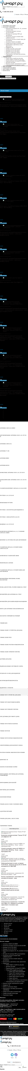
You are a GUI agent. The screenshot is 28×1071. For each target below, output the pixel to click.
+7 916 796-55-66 (12, 1005)
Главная (2, 76)
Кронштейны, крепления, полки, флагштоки (14, 961)
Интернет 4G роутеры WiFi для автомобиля (14, 953)
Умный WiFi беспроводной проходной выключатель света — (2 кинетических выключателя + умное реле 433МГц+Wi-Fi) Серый (12, 366)
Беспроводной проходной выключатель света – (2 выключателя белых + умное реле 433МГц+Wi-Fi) (13, 260)
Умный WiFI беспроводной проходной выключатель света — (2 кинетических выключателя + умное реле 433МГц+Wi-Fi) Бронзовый (12, 393)
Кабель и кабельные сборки (13, 52)
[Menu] (0, 73)
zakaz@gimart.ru (8, 1006)
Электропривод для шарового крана (15, 65)
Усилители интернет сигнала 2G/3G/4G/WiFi (13, 32)
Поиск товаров (7, 6)
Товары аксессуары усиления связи (15, 43)
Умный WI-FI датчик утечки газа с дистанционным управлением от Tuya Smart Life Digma (13, 132)
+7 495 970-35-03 (13, 1004)
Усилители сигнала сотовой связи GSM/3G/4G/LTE (14, 37)
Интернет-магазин (9, 25)
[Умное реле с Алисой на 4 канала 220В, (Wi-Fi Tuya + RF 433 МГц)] (14, 201)
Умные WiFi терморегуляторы (16, 973)
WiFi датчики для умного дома (17, 974)
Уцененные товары (8, 995)
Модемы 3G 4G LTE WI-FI (13, 50)
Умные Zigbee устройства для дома (15, 59)
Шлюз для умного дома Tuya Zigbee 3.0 (11, 282)
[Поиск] (4, 9)
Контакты (6, 70)
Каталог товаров (9, 27)
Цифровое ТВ (9, 47)
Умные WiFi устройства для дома (14, 58)
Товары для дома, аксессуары (13, 48)
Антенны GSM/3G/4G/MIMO (13, 42)
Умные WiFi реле (13, 978)
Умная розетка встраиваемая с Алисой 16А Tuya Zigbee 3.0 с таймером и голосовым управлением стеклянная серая (13, 903)
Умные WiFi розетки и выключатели (18, 980)
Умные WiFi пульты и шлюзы (16, 976)
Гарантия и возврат (9, 68)
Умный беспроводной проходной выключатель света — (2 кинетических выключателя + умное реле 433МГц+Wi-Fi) (14, 310)
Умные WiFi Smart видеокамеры (17, 971)
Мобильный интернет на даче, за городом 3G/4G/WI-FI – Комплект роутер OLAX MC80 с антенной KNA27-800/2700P (14, 865)
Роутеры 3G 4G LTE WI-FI (12, 51)
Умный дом (7, 57)
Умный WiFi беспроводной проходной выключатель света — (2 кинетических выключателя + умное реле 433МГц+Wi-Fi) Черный (12, 338)
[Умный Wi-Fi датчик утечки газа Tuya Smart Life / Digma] (14, 151)
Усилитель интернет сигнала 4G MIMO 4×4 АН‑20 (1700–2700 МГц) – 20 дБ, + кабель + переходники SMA (12, 850)
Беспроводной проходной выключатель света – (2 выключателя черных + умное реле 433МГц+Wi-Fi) (13, 233)
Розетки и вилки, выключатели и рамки (16, 63)
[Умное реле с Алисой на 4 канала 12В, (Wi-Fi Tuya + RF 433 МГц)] (14, 176)
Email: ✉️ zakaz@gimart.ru (14, 1062)
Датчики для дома (10, 62)
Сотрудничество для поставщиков (8, 938)
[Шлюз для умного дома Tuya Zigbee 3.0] (12, 277)
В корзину (4, 122)
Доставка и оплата (9, 69)
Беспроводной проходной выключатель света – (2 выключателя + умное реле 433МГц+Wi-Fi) (13, 105)
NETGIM (3, 842)
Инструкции (7, 66)
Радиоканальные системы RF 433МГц (15, 61)
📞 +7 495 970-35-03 (6, 12)
